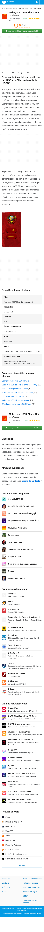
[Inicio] (3, 8)
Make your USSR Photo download (15, 400)
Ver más (22, 865)
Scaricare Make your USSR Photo (15, 381)
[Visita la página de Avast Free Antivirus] (22, 26)
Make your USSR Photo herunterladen (17, 392)
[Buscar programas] (37, 2)
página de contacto (31, 481)
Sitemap (5, 892)
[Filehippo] (8, 2)
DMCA (25, 896)
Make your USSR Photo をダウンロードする (20, 385)
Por (14, 18)
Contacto (5, 883)
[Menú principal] (41, 2)
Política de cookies (30, 883)
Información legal (30, 892)
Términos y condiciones (32, 879)
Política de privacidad (31, 887)
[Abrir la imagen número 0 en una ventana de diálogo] (11, 229)
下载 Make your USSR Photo (13, 396)
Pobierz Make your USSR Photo (15, 389)
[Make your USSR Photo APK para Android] (4, 16)
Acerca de (6, 879)
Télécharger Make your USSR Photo (16, 404)
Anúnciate (6, 887)
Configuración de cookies (30, 901)
